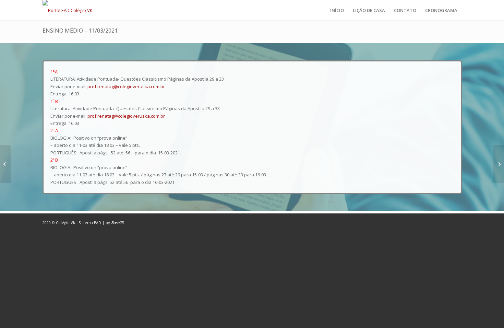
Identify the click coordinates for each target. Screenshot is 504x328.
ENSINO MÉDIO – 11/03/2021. (81, 30)
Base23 (117, 222)
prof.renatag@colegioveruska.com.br (126, 86)
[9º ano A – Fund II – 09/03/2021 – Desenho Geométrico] (5, 164)
